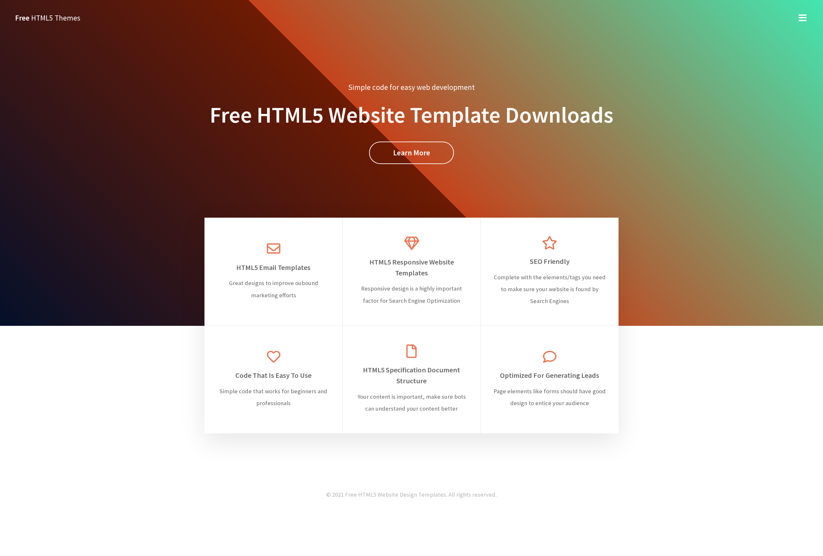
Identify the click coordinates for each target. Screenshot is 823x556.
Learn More (411, 152)
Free (47, 17)
